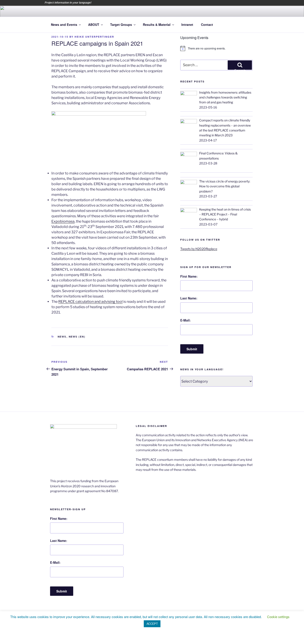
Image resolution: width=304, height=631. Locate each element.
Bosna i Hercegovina (102, 2)
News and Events (64, 24)
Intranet (187, 24)
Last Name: (188, 298)
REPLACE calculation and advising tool (90, 301)
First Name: (189, 276)
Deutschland (114, 2)
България (108, 2)
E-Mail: (185, 320)
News (62, 336)
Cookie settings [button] (278, 616)
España (120, 2)
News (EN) (77, 336)
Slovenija (145, 2)
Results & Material (156, 24)
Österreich (95, 2)
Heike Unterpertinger (94, 36)
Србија (139, 2)
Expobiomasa (63, 221)
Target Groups (121, 24)
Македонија (133, 2)
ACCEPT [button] (152, 623)
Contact (207, 24)
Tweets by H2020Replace (198, 249)
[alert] (216, 48)
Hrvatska (127, 2)
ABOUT (93, 24)
